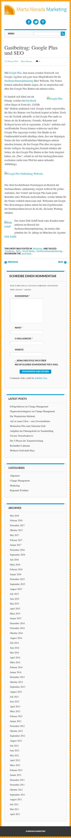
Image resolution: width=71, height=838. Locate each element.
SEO (18, 251)
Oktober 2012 (16, 730)
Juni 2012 (14, 750)
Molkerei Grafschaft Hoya (22, 450)
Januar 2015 (15, 618)
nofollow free (41, 378)
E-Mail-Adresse (24, 339)
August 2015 (16, 589)
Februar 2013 (16, 716)
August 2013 (16, 691)
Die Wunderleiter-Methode (22, 416)
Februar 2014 (16, 667)
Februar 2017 (16, 540)
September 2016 (17, 554)
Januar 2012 (15, 774)
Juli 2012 (14, 745)
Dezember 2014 (17, 623)
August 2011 (16, 799)
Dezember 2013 (17, 677)
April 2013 (15, 706)
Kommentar (22, 296)
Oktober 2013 (16, 682)
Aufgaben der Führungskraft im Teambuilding (31, 430)
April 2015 (15, 608)
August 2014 (16, 638)
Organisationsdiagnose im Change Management (32, 411)
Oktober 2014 (16, 633)
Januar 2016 (15, 574)
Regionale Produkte (19, 490)
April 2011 (15, 814)
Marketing (37, 248)
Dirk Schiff (10, 236)
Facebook (29, 22)
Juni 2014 (14, 647)
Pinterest (43, 22)
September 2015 (17, 584)
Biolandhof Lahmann (20, 445)
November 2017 (17, 525)
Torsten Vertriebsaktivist (21, 435)
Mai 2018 (14, 515)
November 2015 (17, 579)
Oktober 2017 (16, 530)
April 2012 (15, 760)
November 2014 (17, 628)
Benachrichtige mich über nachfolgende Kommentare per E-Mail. (36, 363)
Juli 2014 (14, 642)
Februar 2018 (16, 520)
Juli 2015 (14, 593)
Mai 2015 (14, 603)
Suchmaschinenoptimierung (18, 80)
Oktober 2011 (16, 789)
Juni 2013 (14, 701)
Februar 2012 (16, 770)
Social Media (28, 251)
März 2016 (15, 564)
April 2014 (15, 657)
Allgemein (15, 475)
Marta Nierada (26, 61)
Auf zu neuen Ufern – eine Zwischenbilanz (30, 421)
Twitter (36, 22)
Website (19, 350)
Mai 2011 (14, 809)
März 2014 (15, 662)
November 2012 (17, 726)
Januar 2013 (15, 721)
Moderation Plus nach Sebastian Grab (27, 426)
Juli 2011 (14, 804)
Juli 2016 (14, 559)
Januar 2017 (15, 544)
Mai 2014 (14, 652)
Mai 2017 (14, 535)
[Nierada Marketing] (35, 13)
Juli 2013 (14, 696)
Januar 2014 (15, 672)
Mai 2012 (14, 755)
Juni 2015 (14, 598)
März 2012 (15, 765)
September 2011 (17, 794)
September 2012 (17, 735)
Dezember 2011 (17, 779)
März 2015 (15, 613)
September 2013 (17, 686)
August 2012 (16, 740)
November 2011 (17, 784)
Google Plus (15, 72)
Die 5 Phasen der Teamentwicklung (26, 440)
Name (18, 328)
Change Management (20, 480)
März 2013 (15, 711)
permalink (26, 253)
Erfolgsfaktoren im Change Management (29, 406)
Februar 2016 (16, 569)
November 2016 (17, 549)
